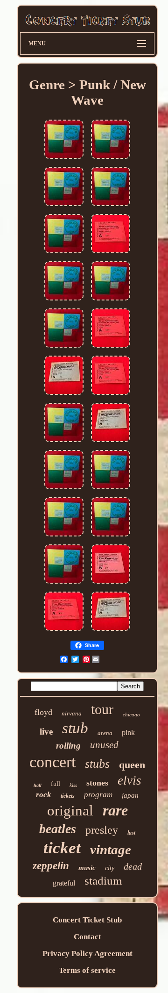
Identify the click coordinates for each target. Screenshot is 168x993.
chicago (131, 714)
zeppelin (51, 866)
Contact (87, 936)
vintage (110, 849)
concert (52, 762)
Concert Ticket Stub (87, 919)
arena (105, 732)
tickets (68, 796)
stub (75, 728)
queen (132, 765)
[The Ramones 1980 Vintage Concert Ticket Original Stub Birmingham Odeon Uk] (110, 253)
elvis (129, 780)
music (87, 868)
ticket (62, 848)
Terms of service (87, 970)
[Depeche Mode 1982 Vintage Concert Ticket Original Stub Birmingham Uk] (64, 395)
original (70, 810)
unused (104, 744)
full (55, 783)
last (131, 832)
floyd (43, 712)
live (46, 731)
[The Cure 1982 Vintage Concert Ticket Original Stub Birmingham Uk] (110, 583)
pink (128, 732)
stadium (103, 880)
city (109, 868)
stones (97, 782)
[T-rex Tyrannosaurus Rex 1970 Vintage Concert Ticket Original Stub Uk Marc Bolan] (64, 159)
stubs (97, 764)
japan (130, 795)
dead (133, 866)
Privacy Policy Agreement (87, 953)
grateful (64, 883)
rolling (68, 745)
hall (38, 785)
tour (102, 709)
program (98, 794)
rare (115, 810)
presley (101, 830)
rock (43, 794)
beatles (57, 829)
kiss (73, 785)
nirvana (72, 713)
